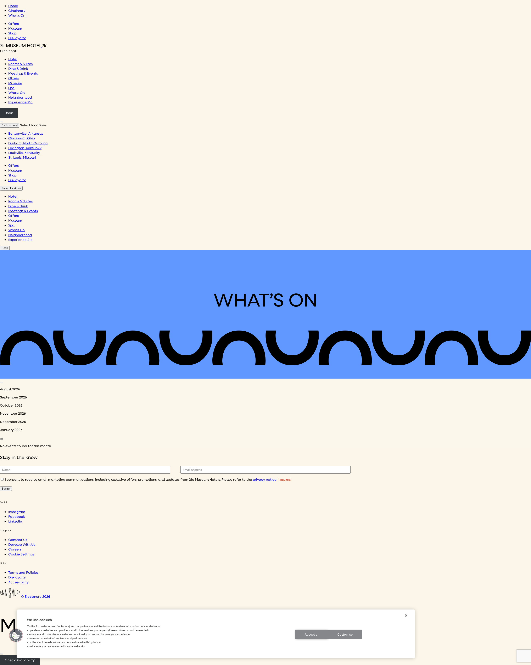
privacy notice (264, 479)
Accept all (312, 634)
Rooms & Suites (20, 64)
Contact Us (17, 539)
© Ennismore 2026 (35, 596)
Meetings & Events (23, 73)
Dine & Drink (18, 68)
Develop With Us (21, 544)
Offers (13, 23)
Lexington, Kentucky (24, 148)
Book (9, 113)
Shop (12, 33)
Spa (11, 88)
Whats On (16, 92)
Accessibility (18, 582)
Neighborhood (20, 97)
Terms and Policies (23, 572)
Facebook (16, 516)
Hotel (12, 59)
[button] (16, 635)
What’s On (16, 15)
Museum (15, 28)
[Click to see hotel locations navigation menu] (1, 121)
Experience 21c (20, 102)
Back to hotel (10, 125)
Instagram (16, 511)
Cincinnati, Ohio (21, 138)
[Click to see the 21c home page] (23, 46)
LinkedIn (15, 521)
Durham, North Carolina (28, 143)
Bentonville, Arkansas (25, 133)
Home (13, 6)
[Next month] (1, 439)
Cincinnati (17, 10)
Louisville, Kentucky (24, 152)
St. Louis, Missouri (22, 157)
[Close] (1, 653)
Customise (345, 634)
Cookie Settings (21, 554)
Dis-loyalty (17, 38)
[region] (216, 633)
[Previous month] (1, 382)
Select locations (11, 188)
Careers (14, 549)
